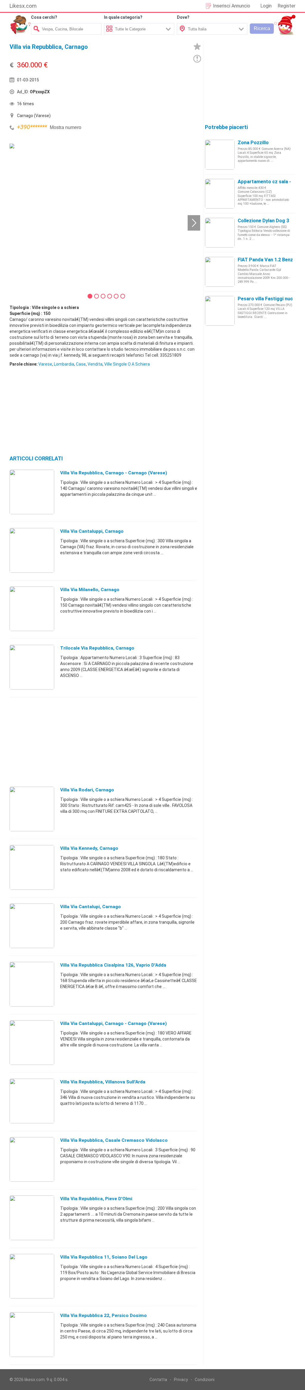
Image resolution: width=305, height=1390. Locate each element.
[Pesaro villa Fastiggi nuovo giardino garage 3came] (220, 310)
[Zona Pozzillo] (220, 154)
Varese (45, 364)
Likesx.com (23, 6)
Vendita (95, 364)
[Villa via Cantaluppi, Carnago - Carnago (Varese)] (32, 1042)
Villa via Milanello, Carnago (89, 589)
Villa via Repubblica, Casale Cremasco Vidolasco (114, 1140)
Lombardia (64, 364)
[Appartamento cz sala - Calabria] (220, 193)
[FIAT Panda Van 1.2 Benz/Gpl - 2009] (220, 271)
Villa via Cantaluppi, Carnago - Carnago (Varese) (113, 1023)
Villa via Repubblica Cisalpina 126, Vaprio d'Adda (113, 965)
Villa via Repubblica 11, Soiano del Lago (103, 1257)
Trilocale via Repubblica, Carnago (97, 648)
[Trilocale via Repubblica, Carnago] (32, 666)
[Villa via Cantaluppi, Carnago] (32, 550)
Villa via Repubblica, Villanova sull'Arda (102, 1082)
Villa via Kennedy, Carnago (89, 848)
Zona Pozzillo (253, 142)
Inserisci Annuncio (231, 6)
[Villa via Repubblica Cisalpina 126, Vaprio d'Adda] (32, 983)
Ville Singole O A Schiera (127, 364)
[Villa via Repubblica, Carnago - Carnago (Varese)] (32, 491)
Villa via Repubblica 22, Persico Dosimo (103, 1315)
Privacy (181, 1379)
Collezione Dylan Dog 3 (263, 220)
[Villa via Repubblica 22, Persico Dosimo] (32, 1334)
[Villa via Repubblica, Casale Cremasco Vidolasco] (32, 1159)
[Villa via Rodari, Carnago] (32, 808)
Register (286, 6)
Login (266, 6)
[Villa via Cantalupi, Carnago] (32, 925)
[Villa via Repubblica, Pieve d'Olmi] (32, 1217)
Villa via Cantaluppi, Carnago (92, 531)
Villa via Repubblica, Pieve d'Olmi (96, 1198)
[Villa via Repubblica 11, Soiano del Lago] (32, 1275)
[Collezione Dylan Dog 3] (220, 232)
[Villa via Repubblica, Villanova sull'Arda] (32, 1100)
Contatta (158, 1379)
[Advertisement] (143, 93)
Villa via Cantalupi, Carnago (90, 906)
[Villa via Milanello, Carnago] (32, 608)
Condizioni (204, 1379)
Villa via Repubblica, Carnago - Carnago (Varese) (113, 473)
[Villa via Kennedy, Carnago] (32, 867)
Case (81, 364)
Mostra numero (65, 127)
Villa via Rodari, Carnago (87, 790)
